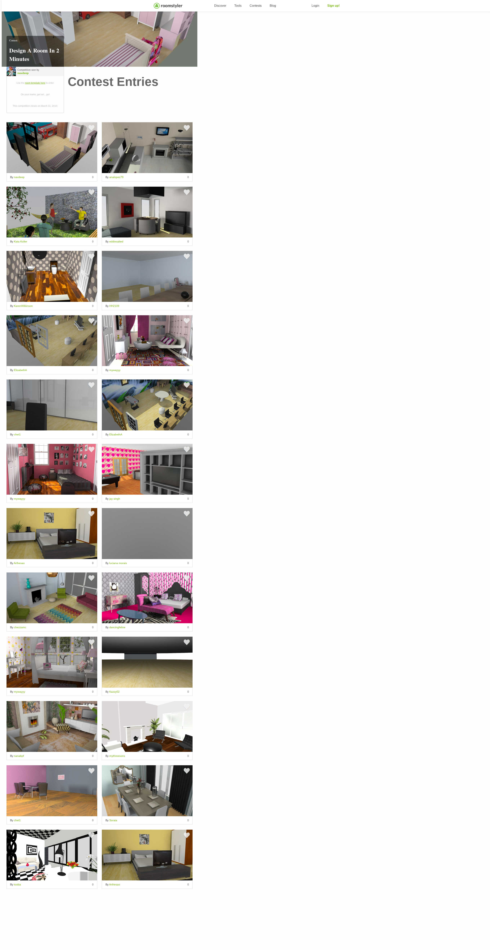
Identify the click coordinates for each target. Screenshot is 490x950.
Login (315, 5)
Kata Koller (20, 241)
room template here (35, 83)
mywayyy (114, 370)
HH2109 (114, 305)
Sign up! (333, 5)
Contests (256, 5)
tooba (17, 884)
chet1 (17, 434)
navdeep (23, 73)
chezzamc (20, 627)
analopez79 (116, 177)
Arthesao (19, 563)
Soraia (113, 820)
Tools (238, 5)
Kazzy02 (114, 691)
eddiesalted (116, 241)
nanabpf (19, 755)
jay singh (114, 498)
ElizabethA (20, 370)
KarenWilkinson (23, 305)
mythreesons (117, 755)
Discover (220, 5)
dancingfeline (117, 627)
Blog (273, 5)
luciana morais (118, 563)
